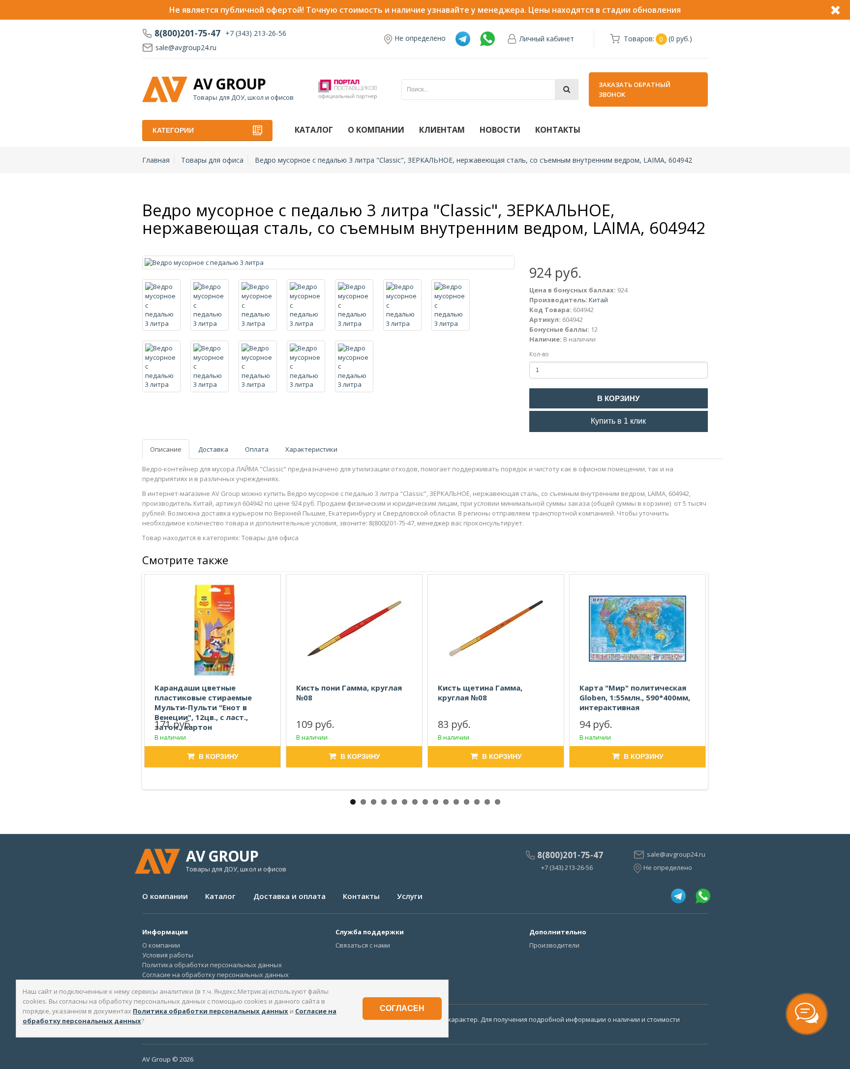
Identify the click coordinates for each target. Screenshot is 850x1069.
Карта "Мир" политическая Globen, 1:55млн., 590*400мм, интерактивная (634, 697)
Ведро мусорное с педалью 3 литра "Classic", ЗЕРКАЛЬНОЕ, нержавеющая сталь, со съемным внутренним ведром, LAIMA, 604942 (473, 160)
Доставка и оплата (289, 896)
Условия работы (167, 955)
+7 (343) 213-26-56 (255, 33)
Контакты (557, 129)
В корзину (618, 398)
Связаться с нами (362, 945)
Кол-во (539, 354)
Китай (598, 299)
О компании (376, 129)
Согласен (402, 1008)
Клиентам (442, 129)
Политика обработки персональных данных (212, 964)
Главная (156, 160)
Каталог (314, 129)
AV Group (229, 84)
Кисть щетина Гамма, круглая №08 (480, 692)
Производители (554, 945)
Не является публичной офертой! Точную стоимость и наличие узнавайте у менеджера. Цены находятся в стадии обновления (425, 9)
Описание (166, 449)
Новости (500, 129)
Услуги (410, 896)
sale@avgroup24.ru (185, 47)
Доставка (213, 449)
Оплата (257, 449)
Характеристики (311, 449)
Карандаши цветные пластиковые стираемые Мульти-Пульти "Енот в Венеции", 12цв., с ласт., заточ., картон (203, 707)
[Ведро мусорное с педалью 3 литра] (328, 263)
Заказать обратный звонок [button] (634, 89)
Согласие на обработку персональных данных (215, 974)
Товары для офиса (212, 160)
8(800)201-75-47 (187, 33)
